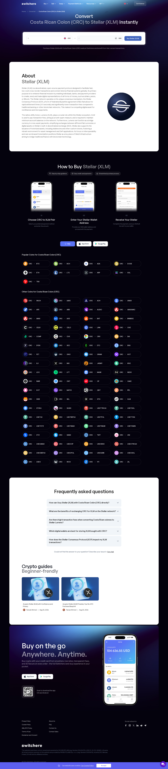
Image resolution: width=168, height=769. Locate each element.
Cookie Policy (26, 724)
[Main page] (29, 4)
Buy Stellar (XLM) (133, 38)
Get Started (140, 3)
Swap (61, 4)
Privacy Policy (26, 721)
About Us (52, 721)
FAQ (50, 724)
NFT (101, 4)
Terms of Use (26, 731)
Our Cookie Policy (87, 766)
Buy (45, 4)
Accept (103, 766)
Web (68, 244)
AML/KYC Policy (27, 728)
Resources (90, 4)
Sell (52, 4)
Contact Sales (53, 731)
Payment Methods (74, 4)
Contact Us (52, 728)
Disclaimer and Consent (29, 735)
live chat (110, 552)
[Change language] (126, 4)
